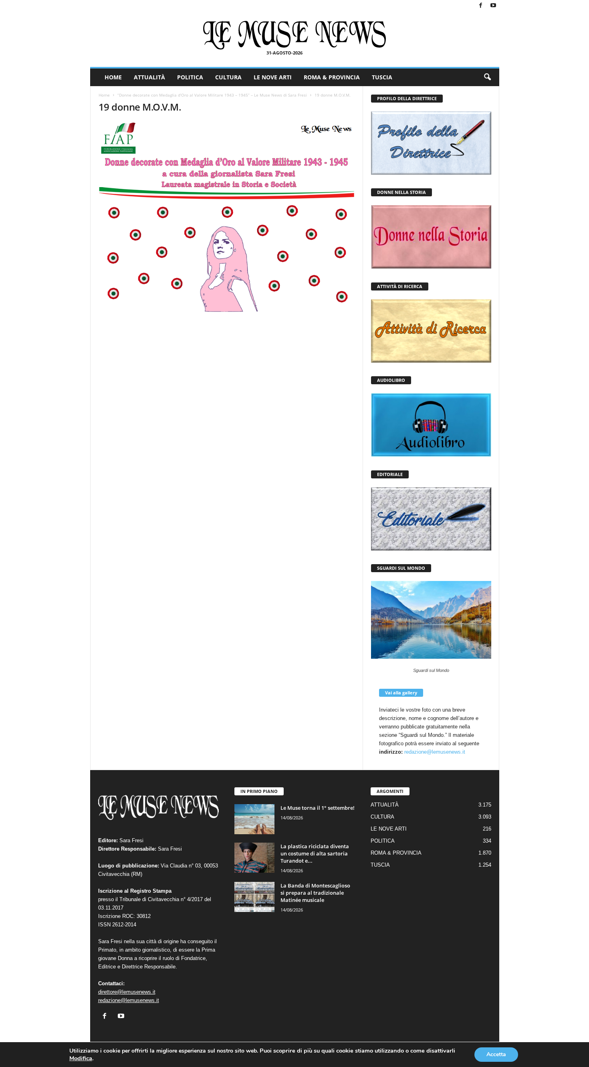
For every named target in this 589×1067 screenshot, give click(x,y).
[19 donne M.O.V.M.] (227, 217)
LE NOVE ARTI (273, 77)
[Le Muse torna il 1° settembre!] (254, 819)
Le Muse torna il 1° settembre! (317, 807)
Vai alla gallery (401, 693)
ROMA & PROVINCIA (332, 77)
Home (104, 95)
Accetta (496, 1054)
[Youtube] (493, 6)
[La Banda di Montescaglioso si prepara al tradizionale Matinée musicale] (254, 897)
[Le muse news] (294, 35)
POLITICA (190, 77)
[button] (487, 77)
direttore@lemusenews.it (126, 992)
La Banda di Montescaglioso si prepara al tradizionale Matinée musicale (315, 893)
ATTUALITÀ (149, 77)
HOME (113, 77)
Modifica (80, 1058)
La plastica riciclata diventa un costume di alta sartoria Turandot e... (314, 853)
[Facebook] (481, 6)
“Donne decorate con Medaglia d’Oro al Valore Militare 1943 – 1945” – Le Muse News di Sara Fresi (212, 95)
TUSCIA (382, 77)
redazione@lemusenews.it (434, 752)
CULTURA (228, 77)
